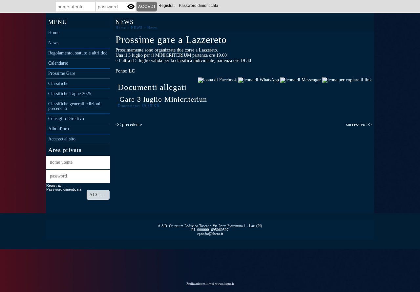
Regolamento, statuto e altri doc (77, 53)
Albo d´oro (58, 129)
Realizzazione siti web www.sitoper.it (210, 283)
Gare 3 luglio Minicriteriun (163, 99)
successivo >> (359, 124)
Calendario (58, 63)
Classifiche (58, 83)
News (53, 43)
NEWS (136, 28)
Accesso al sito (61, 139)
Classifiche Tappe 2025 (69, 94)
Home (53, 33)
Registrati (167, 5)
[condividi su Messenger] (300, 79)
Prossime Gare (61, 73)
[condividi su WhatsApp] (258, 79)
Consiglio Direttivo (66, 118)
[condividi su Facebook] (217, 79)
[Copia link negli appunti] (347, 79)
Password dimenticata (198, 5)
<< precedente (129, 124)
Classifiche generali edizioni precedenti (74, 106)
